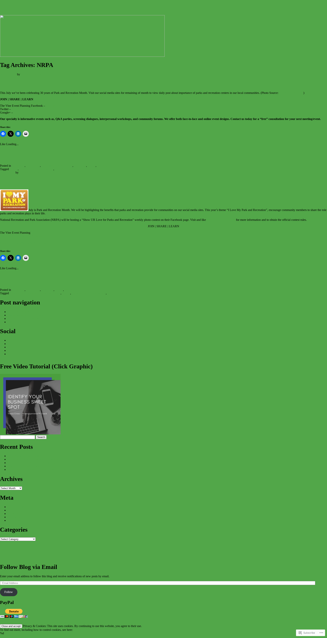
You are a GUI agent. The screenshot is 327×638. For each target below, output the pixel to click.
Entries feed (15, 513)
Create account (16, 506)
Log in (12, 510)
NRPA (14, 169)
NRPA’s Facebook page (221, 219)
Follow (8, 592)
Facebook (12, 548)
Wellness (102, 165)
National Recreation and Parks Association (35, 293)
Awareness (18, 165)
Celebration (33, 165)
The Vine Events (21, 7)
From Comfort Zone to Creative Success (32, 462)
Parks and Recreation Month (36, 169)
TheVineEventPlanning (60, 105)
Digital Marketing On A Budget (26, 315)
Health (92, 165)
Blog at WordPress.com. (14, 622)
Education (80, 165)
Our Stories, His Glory (21, 322)
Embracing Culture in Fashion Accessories (33, 459)
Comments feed (17, 517)
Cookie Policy (81, 629)
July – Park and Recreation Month (45, 181)
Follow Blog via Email (28, 566)
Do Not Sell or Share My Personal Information (58, 622)
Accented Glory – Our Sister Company (31, 318)
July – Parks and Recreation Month (46, 83)
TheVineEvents (21, 109)
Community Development (56, 165)
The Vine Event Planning (29, 112)
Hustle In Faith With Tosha (24, 466)
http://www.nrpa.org (291, 92)
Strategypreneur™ (19, 311)
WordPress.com (17, 520)
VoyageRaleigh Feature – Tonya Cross (31, 469)
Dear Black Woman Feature (24, 455)
